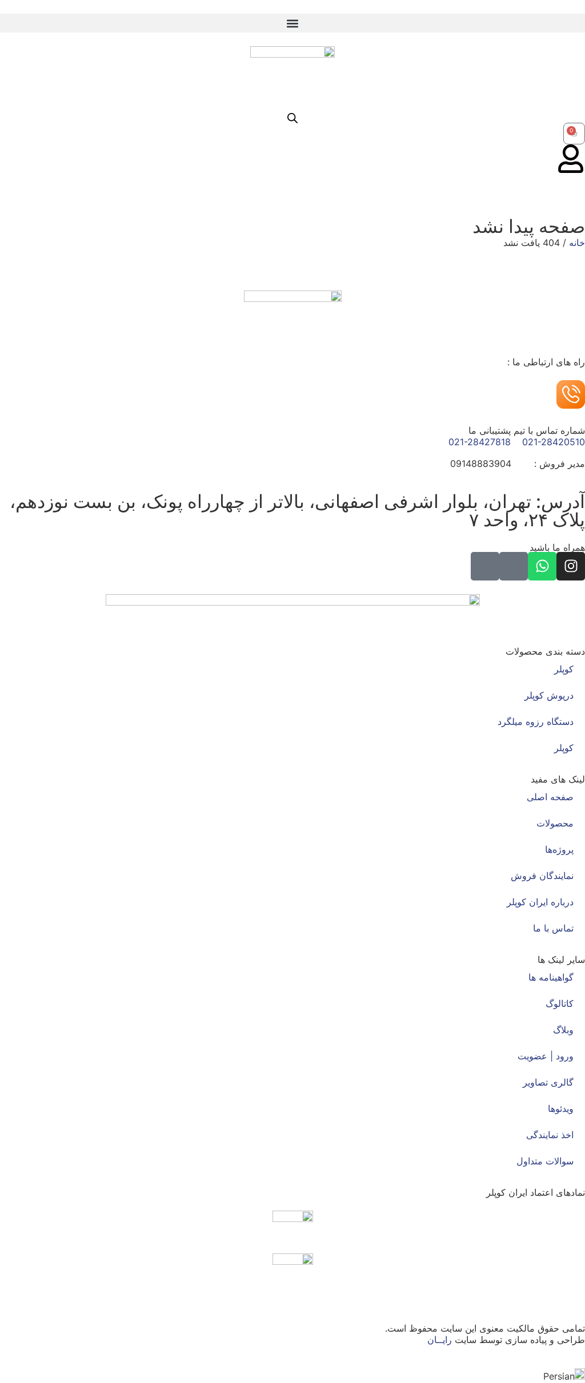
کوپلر (564, 669)
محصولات (555, 823)
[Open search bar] (292, 118)
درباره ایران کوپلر (540, 902)
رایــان (439, 1339)
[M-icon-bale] (513, 566)
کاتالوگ (560, 1003)
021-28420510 (553, 441)
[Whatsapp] (542, 566)
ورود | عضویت (546, 1056)
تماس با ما (553, 928)
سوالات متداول (545, 1161)
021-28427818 (479, 441)
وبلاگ (563, 1029)
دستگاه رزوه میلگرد (536, 721)
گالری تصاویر (548, 1082)
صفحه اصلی (550, 797)
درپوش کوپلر (549, 695)
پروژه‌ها (559, 849)
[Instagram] (570, 566)
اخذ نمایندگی (550, 1134)
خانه (577, 242)
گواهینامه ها (551, 977)
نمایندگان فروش (542, 875)
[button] (292, 23)
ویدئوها (561, 1108)
